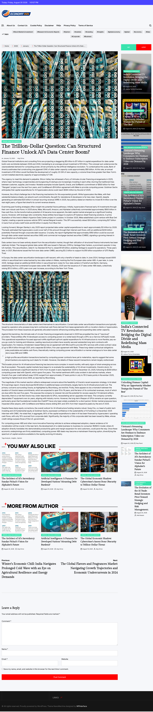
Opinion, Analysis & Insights (12, 141)
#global (126, 32)
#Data (148, 32)
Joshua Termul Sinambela (133, 89)
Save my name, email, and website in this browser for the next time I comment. (36, 669)
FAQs (58, 25)
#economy (137, 32)
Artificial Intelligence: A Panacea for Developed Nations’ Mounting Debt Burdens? (59, 481)
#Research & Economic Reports (48, 32)
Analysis (7, 438)
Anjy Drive (20, 158)
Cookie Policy (36, 25)
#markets (77, 32)
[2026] (15, 48)
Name (5, 649)
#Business (87, 36)
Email (5, 659)
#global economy (114, 32)
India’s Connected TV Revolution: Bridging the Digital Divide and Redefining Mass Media (135, 78)
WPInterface (81, 706)
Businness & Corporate (131, 71)
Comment (6, 621)
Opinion (19, 438)
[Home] (6, 48)
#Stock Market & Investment (23, 32)
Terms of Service (85, 25)
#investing (89, 32)
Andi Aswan (142, 247)
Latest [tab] (144, 47)
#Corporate (76, 36)
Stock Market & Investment (133, 229)
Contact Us (22, 25)
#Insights (100, 32)
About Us (11, 25)
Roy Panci (141, 128)
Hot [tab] (128, 47)
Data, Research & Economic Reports (135, 147)
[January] (25, 48)
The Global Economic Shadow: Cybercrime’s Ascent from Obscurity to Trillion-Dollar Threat (98, 481)
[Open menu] (3, 25)
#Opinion (67, 32)
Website (64, 659)
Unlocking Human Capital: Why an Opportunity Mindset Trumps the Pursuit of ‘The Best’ (134, 119)
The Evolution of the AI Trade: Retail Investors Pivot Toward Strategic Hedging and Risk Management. (135, 237)
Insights (13, 438)
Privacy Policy (70, 25)
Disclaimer (49, 25)
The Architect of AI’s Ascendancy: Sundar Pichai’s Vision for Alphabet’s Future (18, 481)
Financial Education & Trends (133, 110)
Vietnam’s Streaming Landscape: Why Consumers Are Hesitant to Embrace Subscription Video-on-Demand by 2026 (135, 157)
